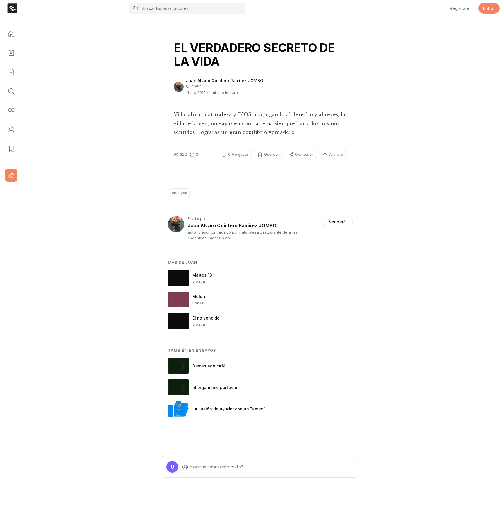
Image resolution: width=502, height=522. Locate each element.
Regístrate (459, 8)
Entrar (489, 8)
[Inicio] (9, 34)
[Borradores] (9, 72)
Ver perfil (338, 221)
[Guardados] (9, 149)
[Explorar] (9, 91)
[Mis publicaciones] (9, 53)
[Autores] (9, 111)
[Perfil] (9, 130)
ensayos (179, 192)
